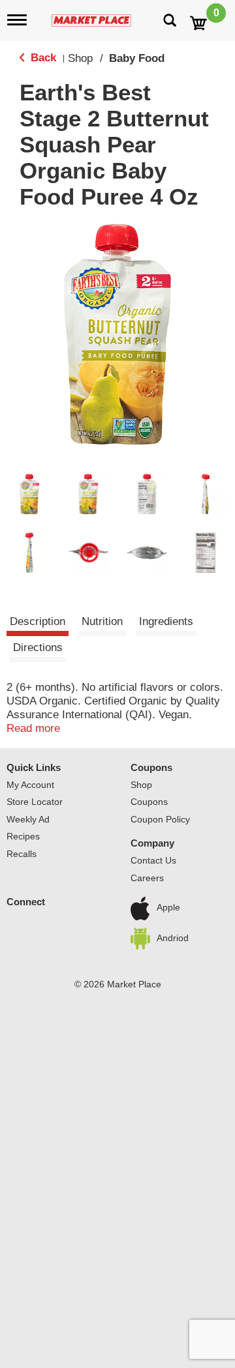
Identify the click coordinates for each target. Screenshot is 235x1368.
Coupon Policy (160, 819)
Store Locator (35, 801)
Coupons (151, 767)
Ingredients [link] (166, 621)
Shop (80, 58)
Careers (147, 878)
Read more (33, 728)
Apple (168, 908)
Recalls (22, 854)
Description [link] (37, 621)
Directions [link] (38, 647)
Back (41, 57)
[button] (29, 494)
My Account (30, 784)
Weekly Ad (28, 819)
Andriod (173, 938)
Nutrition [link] (102, 621)
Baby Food (136, 58)
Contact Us (153, 860)
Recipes (23, 836)
